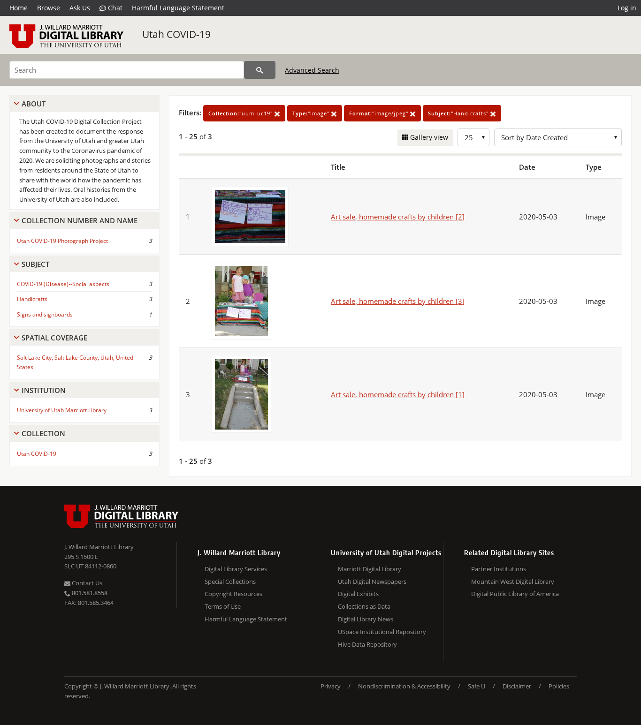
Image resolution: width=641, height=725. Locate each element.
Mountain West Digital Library (512, 581)
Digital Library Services (236, 569)
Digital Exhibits (358, 593)
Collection (43, 433)
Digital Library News (365, 619)
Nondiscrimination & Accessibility (404, 686)
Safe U (476, 686)
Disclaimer (517, 686)
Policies (559, 686)
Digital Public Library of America (515, 593)
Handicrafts (32, 299)
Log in (627, 7)
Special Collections (230, 581)
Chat (114, 7)
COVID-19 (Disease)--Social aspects (63, 284)
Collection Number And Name (79, 220)
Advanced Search (312, 70)
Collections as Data (364, 606)
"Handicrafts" (459, 113)
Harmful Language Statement (178, 7)
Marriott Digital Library (369, 569)
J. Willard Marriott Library (99, 547)
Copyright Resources (233, 593)
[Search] (259, 70)
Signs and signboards (45, 314)
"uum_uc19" (241, 113)
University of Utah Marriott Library (62, 410)
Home (18, 7)
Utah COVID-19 (176, 34)
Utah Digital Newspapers (372, 581)
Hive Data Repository (367, 644)
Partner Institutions (498, 569)
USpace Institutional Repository (382, 631)
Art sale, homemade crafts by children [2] (398, 216)
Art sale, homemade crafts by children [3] (398, 301)
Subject (35, 264)
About (34, 103)
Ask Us (79, 7)
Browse (48, 7)
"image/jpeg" (379, 113)
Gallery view (428, 137)
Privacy (330, 686)
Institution (44, 390)
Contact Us (86, 583)
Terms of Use (223, 606)
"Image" (311, 113)
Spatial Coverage (54, 337)
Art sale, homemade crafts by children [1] (398, 394)
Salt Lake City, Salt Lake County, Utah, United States (75, 362)
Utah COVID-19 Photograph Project (62, 241)
